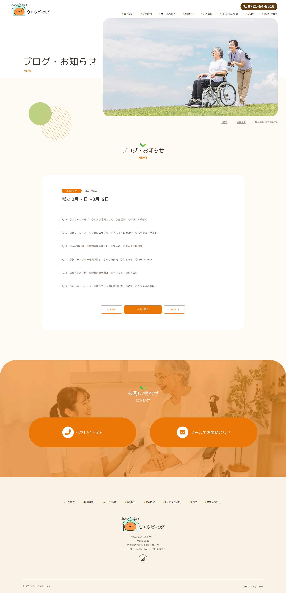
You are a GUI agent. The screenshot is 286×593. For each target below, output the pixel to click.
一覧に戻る (143, 309)
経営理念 (147, 13)
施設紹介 (189, 13)
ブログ (250, 13)
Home (224, 121)
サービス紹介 (168, 13)
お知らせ (241, 121)
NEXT (173, 309)
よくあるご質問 (230, 13)
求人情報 (207, 13)
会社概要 (128, 13)
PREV (113, 309)
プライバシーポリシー (252, 586)
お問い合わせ (270, 13)
